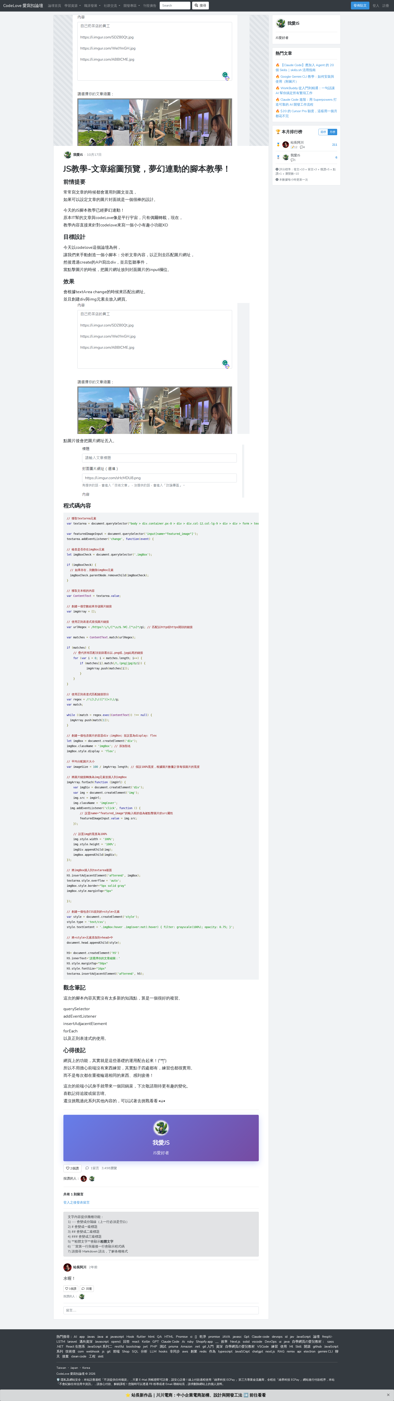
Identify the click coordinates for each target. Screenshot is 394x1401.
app (82, 1336)
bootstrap (133, 1346)
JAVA (226, 1336)
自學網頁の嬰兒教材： (308, 1341)
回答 (126, 1341)
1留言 (94, 1168)
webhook (93, 1351)
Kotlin (146, 1341)
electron (309, 1351)
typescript (225, 1351)
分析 (144, 1351)
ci (191, 1336)
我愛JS (78, 154)
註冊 (386, 5)
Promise (182, 1336)
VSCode (263, 1346)
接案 (65, 1356)
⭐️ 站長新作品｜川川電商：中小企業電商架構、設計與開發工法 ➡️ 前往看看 (195, 1395)
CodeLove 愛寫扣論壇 (23, 5)
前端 (116, 1351)
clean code (78, 1356)
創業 (194, 1351)
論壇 (316, 1336)
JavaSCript (242, 1351)
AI (75, 1336)
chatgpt (257, 1351)
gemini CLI (325, 1351)
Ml (291, 1346)
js (103, 1351)
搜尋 (202, 5)
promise (214, 1336)
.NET (59, 1346)
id (286, 1336)
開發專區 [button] (130, 5)
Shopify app (204, 1341)
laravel (72, 1341)
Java (100, 1336)
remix (291, 1351)
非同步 (175, 1351)
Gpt (246, 1336)
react (135, 1341)
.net (197, 1346)
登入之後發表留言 (76, 1202)
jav (292, 1336)
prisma (173, 1346)
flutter (141, 1336)
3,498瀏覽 (109, 1168)
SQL (135, 1351)
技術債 (70, 1351)
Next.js (235, 1341)
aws (185, 1351)
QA (159, 1336)
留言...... (71, 1310)
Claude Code (170, 1341)
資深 (219, 1346)
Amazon (186, 1346)
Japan (74, 1368)
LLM (153, 1351)
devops (277, 1336)
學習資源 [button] (71, 5)
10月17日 (94, 154)
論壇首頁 (54, 5)
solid (246, 1341)
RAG (280, 1351)
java (287, 1341)
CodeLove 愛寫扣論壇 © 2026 (75, 1374)
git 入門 (208, 1346)
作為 (212, 1351)
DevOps (271, 1341)
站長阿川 (297, 142)
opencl (116, 1341)
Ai (183, 1341)
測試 (163, 1346)
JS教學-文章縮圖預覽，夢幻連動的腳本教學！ (147, 168)
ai (107, 1336)
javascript (117, 1336)
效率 (224, 1341)
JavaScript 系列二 (99, 1346)
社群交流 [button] (111, 5)
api (299, 1351)
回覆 (88, 1289)
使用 (283, 1346)
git (109, 1351)
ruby (190, 1341)
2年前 (93, 1267)
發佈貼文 (360, 5)
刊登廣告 (149, 5)
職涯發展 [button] (91, 5)
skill (100, 1356)
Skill (298, 1346)
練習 (274, 1346)
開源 (307, 1346)
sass (330, 1341)
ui (280, 1341)
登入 (376, 5)
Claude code (260, 1336)
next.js (270, 1351)
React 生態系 (75, 1346)
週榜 (323, 132)
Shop (125, 1351)
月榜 (332, 132)
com (81, 1351)
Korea (86, 1368)
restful (119, 1346)
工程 (92, 1356)
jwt (145, 1346)
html (151, 1336)
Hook (130, 1336)
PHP (153, 1346)
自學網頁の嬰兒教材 (240, 1346)
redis (203, 1351)
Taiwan (61, 1368)
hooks (163, 1351)
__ (217, 1341)
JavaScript (304, 1336)
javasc (237, 1336)
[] (196, 1336)
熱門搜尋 (63, 1336)
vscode (257, 1341)
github (317, 1346)
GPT (155, 1341)
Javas (91, 1336)
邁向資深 (86, 1341)
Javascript (102, 1341)
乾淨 (202, 1336)
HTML (168, 1336)
